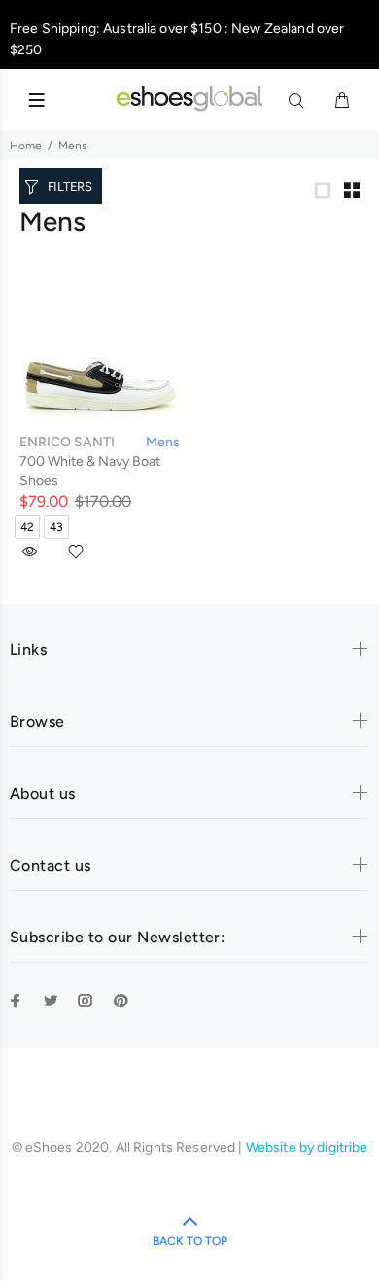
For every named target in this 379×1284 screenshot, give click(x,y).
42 (27, 527)
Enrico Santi (67, 442)
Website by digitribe (307, 1147)
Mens (72, 145)
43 (56, 527)
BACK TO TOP (190, 1241)
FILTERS (70, 187)
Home (26, 145)
